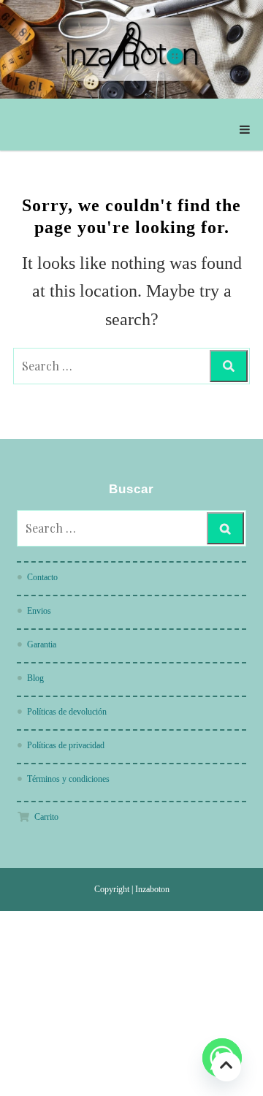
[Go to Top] (226, 1066)
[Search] (229, 366)
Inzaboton (152, 889)
